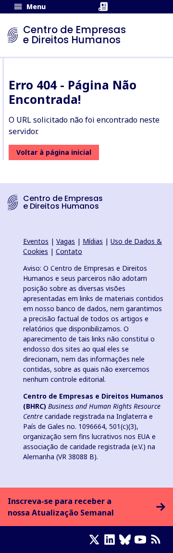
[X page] (96, 539)
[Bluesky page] (127, 539)
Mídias (93, 241)
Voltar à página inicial (53, 152)
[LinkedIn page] (111, 539)
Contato (69, 251)
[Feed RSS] (157, 539)
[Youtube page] (142, 539)
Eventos (36, 241)
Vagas (65, 241)
